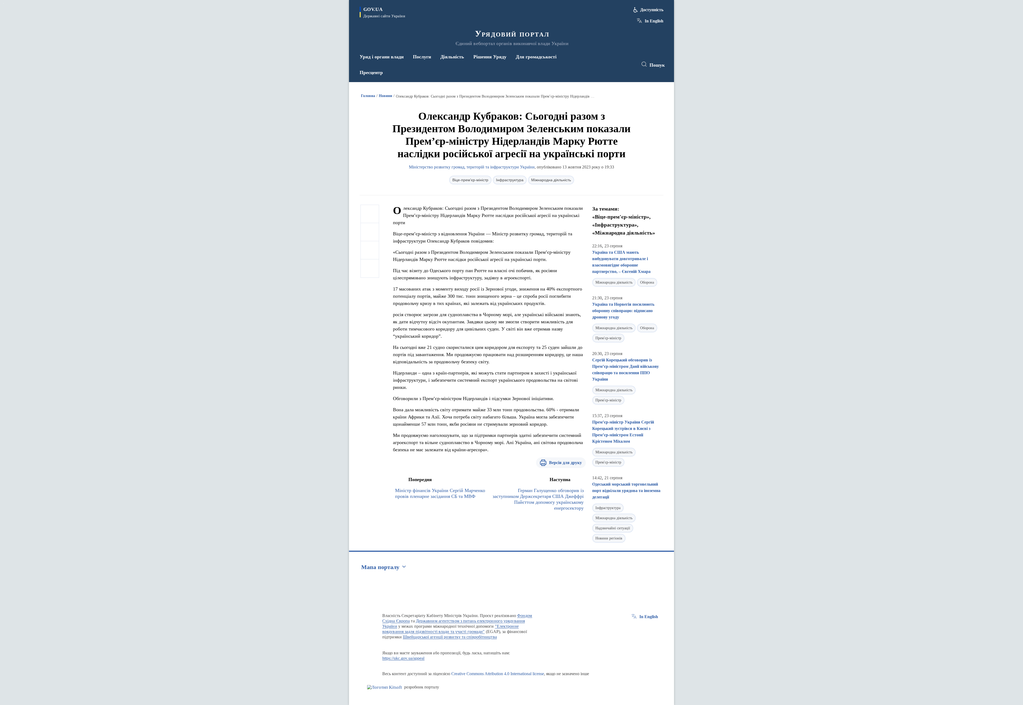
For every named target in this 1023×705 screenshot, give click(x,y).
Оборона (647, 282)
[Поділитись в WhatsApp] (370, 250)
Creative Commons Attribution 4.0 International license (497, 673)
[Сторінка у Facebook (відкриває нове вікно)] (609, 64)
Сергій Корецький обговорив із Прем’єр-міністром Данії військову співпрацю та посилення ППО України (625, 369)
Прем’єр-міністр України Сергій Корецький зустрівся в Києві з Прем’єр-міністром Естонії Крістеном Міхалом (623, 432)
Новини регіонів (608, 538)
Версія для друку (565, 462)
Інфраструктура (509, 180)
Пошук (657, 65)
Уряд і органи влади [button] (382, 56)
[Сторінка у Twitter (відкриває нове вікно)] (619, 64)
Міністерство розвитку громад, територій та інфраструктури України (472, 167)
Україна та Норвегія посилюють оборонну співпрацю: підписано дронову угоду (623, 310)
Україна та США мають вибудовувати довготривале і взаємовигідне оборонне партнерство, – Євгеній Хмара (621, 262)
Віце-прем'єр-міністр (470, 180)
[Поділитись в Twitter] (370, 232)
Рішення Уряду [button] (489, 56)
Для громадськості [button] (536, 56)
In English (654, 21)
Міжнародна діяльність (551, 180)
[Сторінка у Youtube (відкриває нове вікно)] (629, 64)
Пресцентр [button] (371, 72)
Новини (385, 96)
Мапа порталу (380, 567)
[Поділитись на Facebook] (370, 214)
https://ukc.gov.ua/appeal (403, 658)
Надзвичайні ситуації (612, 528)
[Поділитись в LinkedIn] (370, 268)
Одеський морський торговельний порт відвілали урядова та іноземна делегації (626, 490)
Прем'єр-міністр (608, 338)
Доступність (651, 9)
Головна (368, 96)
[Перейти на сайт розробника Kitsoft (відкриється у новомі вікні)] (384, 687)
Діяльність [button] (452, 56)
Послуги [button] (422, 56)
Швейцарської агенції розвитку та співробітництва (450, 637)
